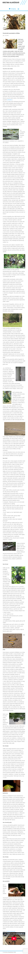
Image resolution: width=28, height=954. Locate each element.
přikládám (9, 99)
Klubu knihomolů (11, 931)
